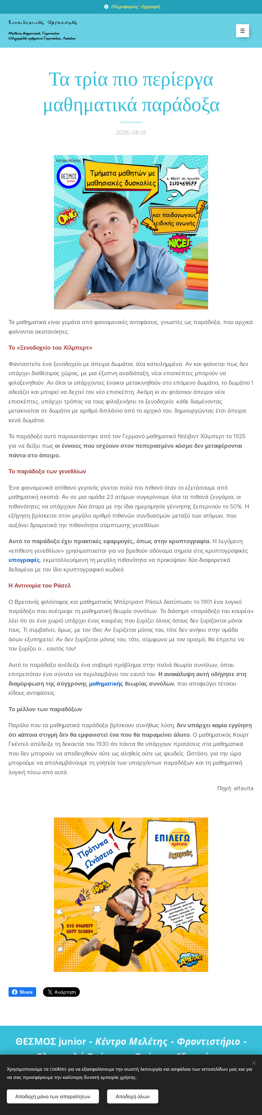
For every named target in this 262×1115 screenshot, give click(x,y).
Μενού (242, 30)
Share (26, 992)
